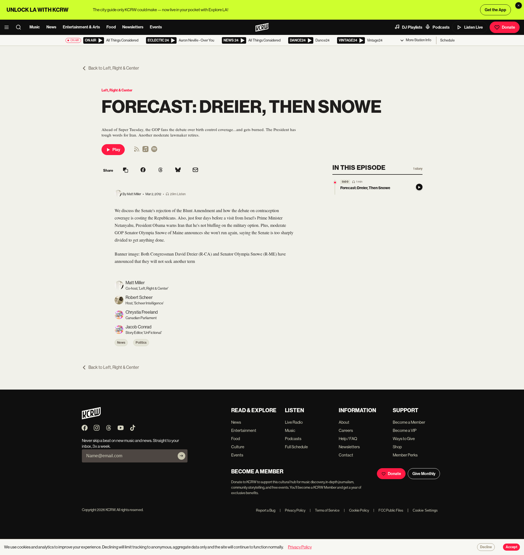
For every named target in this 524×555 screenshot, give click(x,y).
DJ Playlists (412, 27)
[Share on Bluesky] (178, 170)
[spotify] (154, 150)
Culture (237, 446)
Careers (346, 430)
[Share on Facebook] (143, 170)
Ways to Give (404, 438)
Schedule (447, 40)
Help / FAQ (348, 438)
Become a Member (409, 422)
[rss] (136, 150)
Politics (141, 343)
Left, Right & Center (117, 90)
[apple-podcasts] (145, 150)
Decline (486, 547)
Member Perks (405, 455)
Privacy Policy (292, 510)
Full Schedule (296, 446)
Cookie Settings (425, 510)
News (51, 27)
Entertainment (243, 430)
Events (156, 27)
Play (116, 149)
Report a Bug (265, 510)
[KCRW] (91, 417)
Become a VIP (404, 430)
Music (34, 27)
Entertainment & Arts (81, 27)
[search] (20, 27)
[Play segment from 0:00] (335, 182)
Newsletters (132, 27)
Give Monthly (423, 473)
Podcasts (441, 27)
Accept (511, 547)
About (344, 422)
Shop (397, 446)
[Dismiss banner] (518, 5)
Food (111, 27)
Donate (508, 27)
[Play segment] (419, 187)
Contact (346, 455)
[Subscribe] (181, 456)
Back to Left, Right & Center (113, 68)
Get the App (495, 9)
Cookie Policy (356, 510)
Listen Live (473, 27)
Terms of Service (325, 510)
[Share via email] (195, 170)
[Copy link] (125, 170)
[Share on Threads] (160, 170)
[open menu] (8, 27)
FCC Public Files (388, 510)
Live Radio (294, 422)
